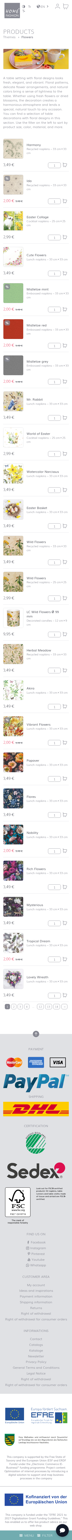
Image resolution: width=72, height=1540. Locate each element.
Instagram (37, 1247)
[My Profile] (57, 6)
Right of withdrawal (36, 1313)
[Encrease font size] (23, 11)
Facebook (38, 1242)
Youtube (38, 1259)
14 (56, 1006)
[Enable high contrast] (23, 6)
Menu (28, 1535)
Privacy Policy (36, 1361)
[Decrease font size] (29, 6)
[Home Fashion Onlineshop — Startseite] (12, 10)
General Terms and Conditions (36, 1367)
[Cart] (65, 6)
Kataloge (36, 1350)
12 (40, 1006)
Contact (36, 1338)
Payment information (36, 1296)
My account (36, 1284)
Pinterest (37, 1253)
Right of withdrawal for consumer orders (36, 1319)
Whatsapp (37, 1265)
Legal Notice (36, 1373)
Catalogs (36, 1344)
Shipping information (36, 1302)
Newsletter (36, 1356)
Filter (47, 1535)
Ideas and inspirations (36, 1290)
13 (48, 1006)
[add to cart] (65, 165)
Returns (36, 1307)
